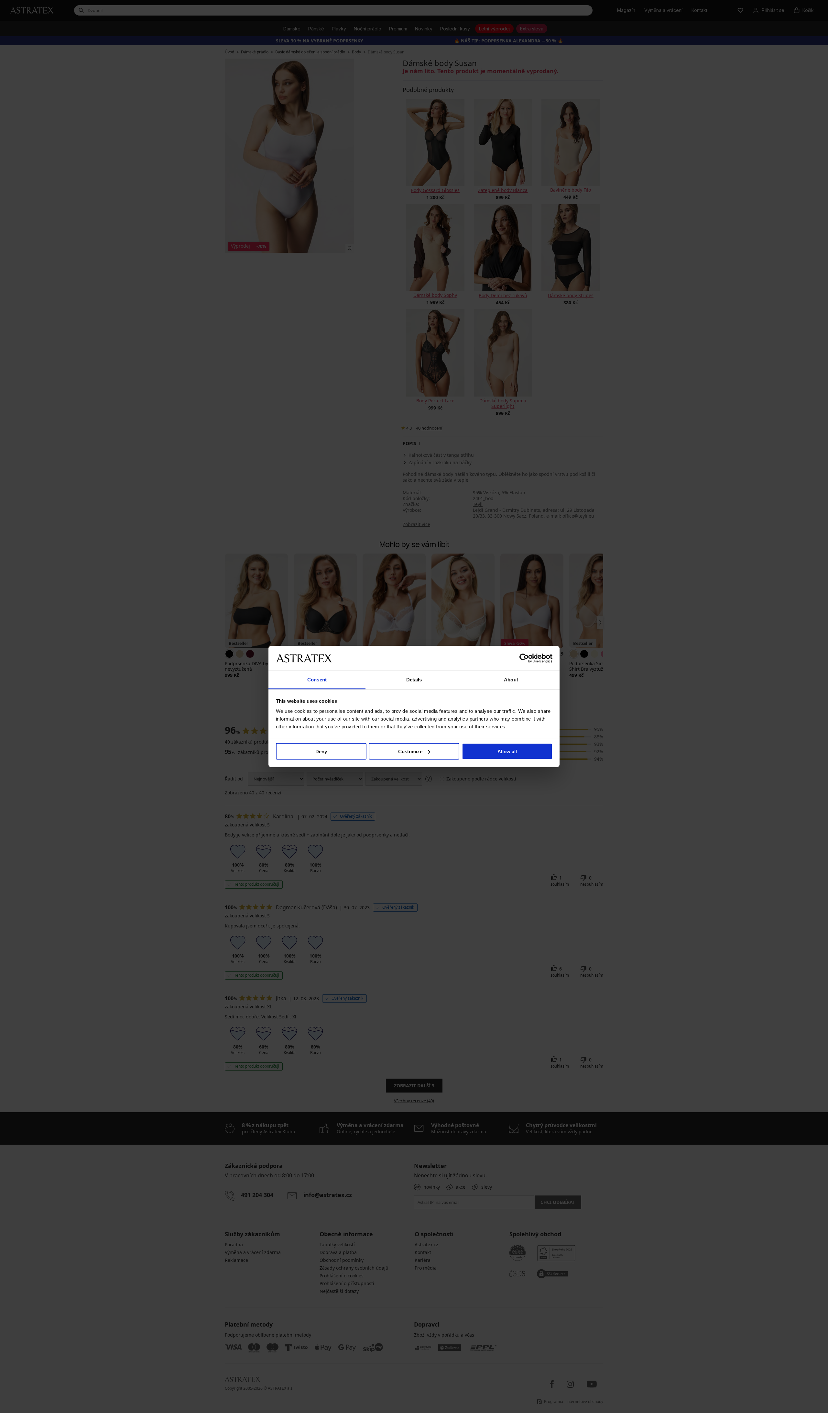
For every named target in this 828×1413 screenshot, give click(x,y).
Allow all (507, 751)
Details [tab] (414, 679)
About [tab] (511, 679)
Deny (321, 751)
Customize (410, 751)
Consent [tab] (317, 679)
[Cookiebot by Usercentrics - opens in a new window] (524, 658)
